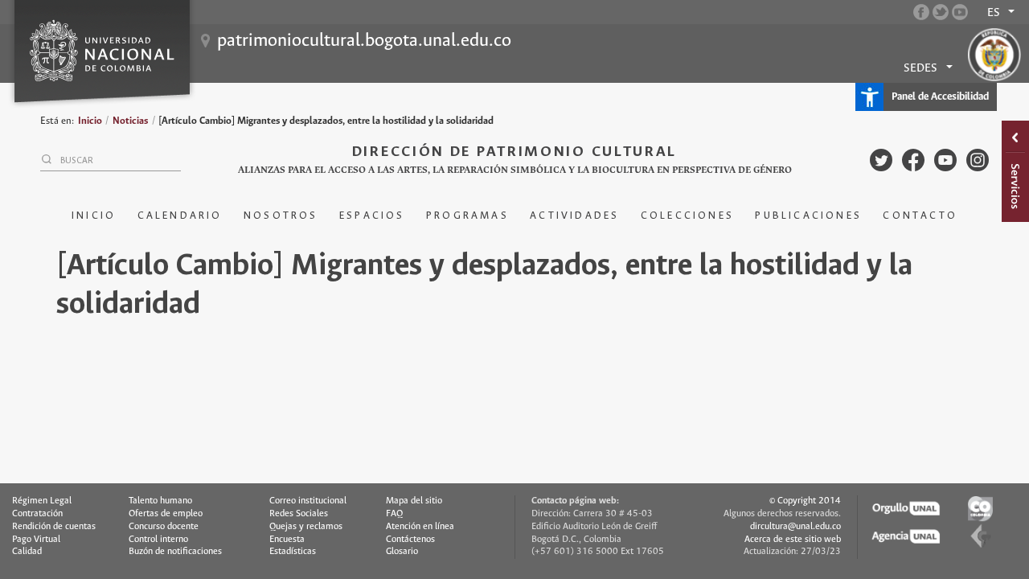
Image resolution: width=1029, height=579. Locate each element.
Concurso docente (164, 527)
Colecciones (687, 216)
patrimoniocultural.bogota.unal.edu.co (364, 41)
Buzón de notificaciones (175, 551)
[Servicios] (1015, 171)
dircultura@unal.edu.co (795, 527)
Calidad (27, 551)
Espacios (372, 216)
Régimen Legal (42, 501)
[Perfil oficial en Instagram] (977, 160)
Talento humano (160, 501)
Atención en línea (420, 527)
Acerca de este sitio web (792, 539)
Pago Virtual (36, 539)
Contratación (37, 514)
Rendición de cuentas (54, 527)
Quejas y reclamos (305, 527)
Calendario (180, 216)
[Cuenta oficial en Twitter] (941, 12)
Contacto (920, 216)
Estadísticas (292, 551)
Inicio (90, 121)
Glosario (402, 551)
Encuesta (287, 539)
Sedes (920, 68)
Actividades (574, 216)
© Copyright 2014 (805, 501)
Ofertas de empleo (166, 514)
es (993, 12)
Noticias (130, 121)
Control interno (158, 539)
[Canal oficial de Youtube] (960, 12)
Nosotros (281, 216)
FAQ (394, 514)
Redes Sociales (298, 514)
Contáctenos (410, 539)
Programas (467, 216)
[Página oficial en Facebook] (921, 12)
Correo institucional (307, 501)
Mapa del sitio (414, 501)
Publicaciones (808, 216)
